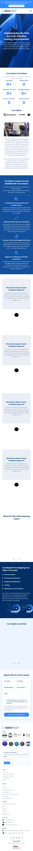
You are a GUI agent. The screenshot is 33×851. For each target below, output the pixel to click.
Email (6, 693)
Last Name (20, 681)
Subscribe (7, 763)
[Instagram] (22, 838)
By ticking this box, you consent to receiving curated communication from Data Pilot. (17, 701)
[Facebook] (16, 838)
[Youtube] (19, 838)
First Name (7, 681)
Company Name (9, 687)
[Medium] (14, 838)
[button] (14, 559)
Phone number (21, 687)
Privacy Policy (16, 841)
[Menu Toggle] (30, 11)
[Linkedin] (11, 838)
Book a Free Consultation (16, 714)
